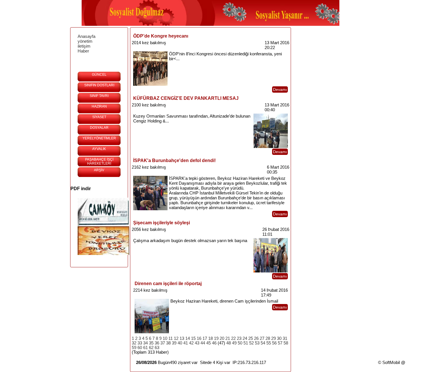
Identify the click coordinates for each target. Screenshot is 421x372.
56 (274, 343)
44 (202, 343)
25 (250, 338)
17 (204, 338)
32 (134, 343)
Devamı (280, 89)
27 (262, 338)
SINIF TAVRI (99, 96)
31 (285, 338)
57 (280, 343)
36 (157, 343)
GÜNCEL (99, 75)
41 (185, 343)
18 (210, 338)
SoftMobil (391, 362)
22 (233, 338)
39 (174, 343)
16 (199, 338)
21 (227, 338)
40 (180, 343)
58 (286, 343)
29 (273, 338)
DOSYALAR (99, 128)
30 (279, 338)
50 (240, 343)
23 (239, 338)
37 (162, 343)
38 (168, 343)
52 (251, 343)
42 (191, 343)
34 (145, 343)
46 (214, 343)
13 (182, 338)
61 (145, 347)
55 (268, 343)
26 (256, 338)
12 (176, 338)
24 (245, 338)
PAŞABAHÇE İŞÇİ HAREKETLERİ (99, 161)
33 (139, 343)
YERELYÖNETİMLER (99, 138)
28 (267, 338)
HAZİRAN (99, 106)
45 (208, 343)
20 (222, 338)
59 (134, 347)
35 (151, 343)
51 (245, 343)
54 (263, 343)
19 (216, 338)
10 (165, 338)
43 (197, 343)
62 (151, 347)
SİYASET (99, 117)
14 (187, 338)
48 (228, 343)
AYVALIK (99, 149)
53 (257, 343)
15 (193, 338)
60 (139, 347)
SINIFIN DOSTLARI (99, 85)
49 (234, 343)
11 (170, 338)
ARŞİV (99, 170)
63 (157, 347)
